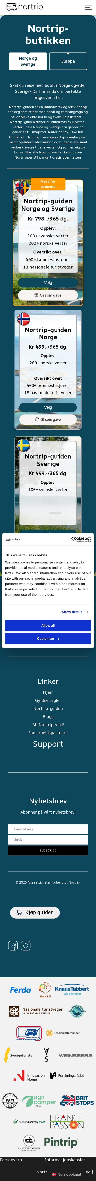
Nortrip (74, 882)
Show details (72, 612)
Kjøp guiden (39, 912)
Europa (68, 61)
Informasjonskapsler (65, 1159)
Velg (48, 282)
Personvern (11, 1159)
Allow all (48, 625)
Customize (45, 638)
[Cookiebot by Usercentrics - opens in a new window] (71, 539)
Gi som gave (50, 295)
